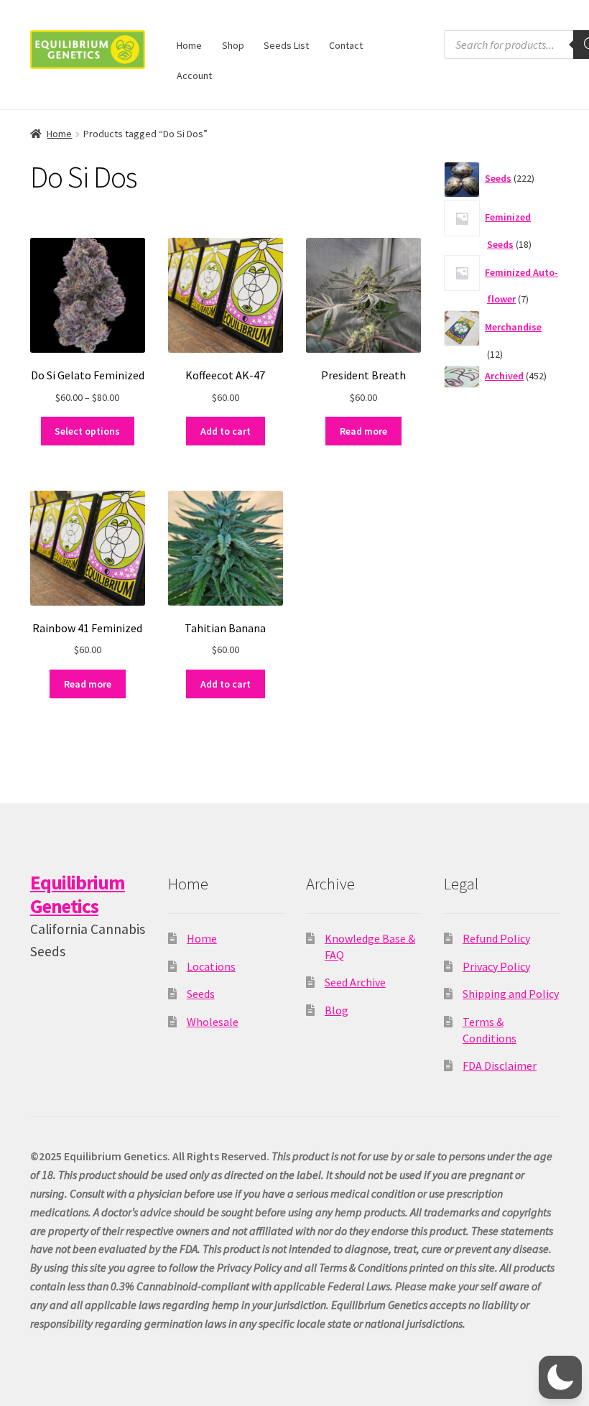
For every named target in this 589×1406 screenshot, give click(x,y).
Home (189, 45)
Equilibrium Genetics (77, 894)
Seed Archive (355, 982)
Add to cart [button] (225, 431)
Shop (233, 45)
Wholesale (212, 1021)
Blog (336, 1010)
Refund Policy (496, 938)
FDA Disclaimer (500, 1065)
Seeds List (286, 45)
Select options (87, 431)
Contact (346, 45)
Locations (211, 966)
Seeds (201, 993)
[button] (560, 1377)
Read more (363, 431)
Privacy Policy (496, 966)
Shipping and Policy (511, 993)
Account (194, 75)
